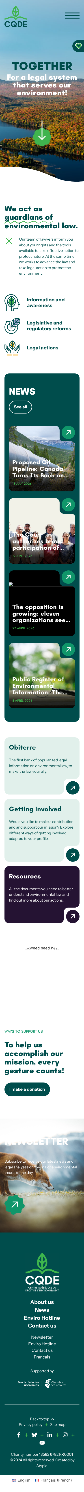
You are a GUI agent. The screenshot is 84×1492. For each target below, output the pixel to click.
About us (42, 1302)
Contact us (42, 1325)
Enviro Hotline (42, 1318)
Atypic (41, 1466)
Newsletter (36, 1141)
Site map (57, 1424)
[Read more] (14, 1205)
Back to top (39, 1419)
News (42, 1310)
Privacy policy (31, 1424)
